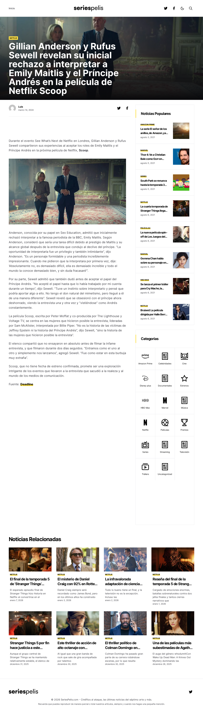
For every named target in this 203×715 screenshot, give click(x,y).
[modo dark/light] (182, 8)
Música (184, 407)
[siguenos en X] (118, 108)
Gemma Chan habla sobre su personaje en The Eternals (153, 262)
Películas (145, 228)
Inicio (12, 8)
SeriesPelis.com (69, 699)
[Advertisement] (67, 128)
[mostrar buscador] (190, 8)
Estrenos (184, 385)
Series (143, 176)
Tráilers (145, 474)
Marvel (144, 150)
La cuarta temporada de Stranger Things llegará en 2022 (154, 210)
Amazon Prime (147, 124)
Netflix (13, 38)
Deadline (26, 384)
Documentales (165, 385)
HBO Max (144, 280)
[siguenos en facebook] (174, 8)
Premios (184, 430)
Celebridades (164, 363)
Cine (184, 363)
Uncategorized (165, 474)
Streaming (165, 452)
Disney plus (145, 385)
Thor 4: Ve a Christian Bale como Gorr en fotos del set (152, 159)
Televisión (184, 452)
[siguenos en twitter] (165, 8)
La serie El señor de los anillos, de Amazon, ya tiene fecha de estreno (153, 133)
